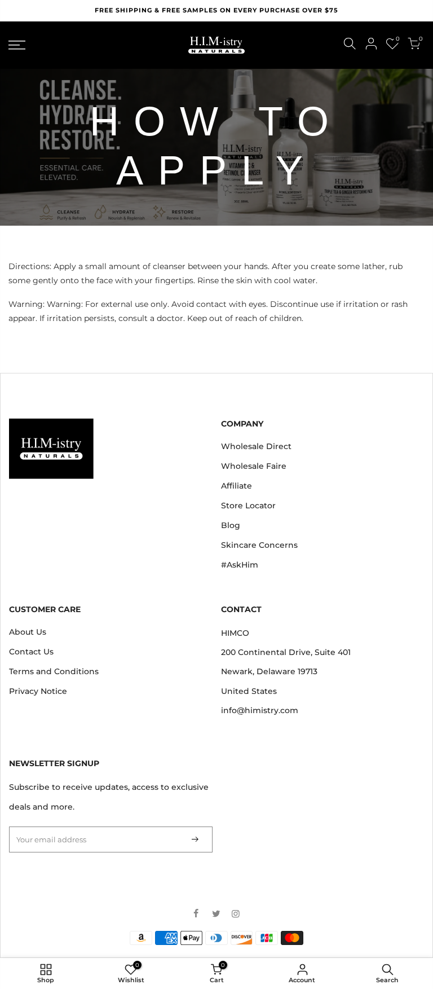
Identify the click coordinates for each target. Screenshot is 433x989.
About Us (27, 632)
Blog (230, 525)
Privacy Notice (38, 691)
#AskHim (239, 565)
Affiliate (236, 486)
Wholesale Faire (253, 466)
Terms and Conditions (54, 671)
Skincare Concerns (259, 545)
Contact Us (31, 652)
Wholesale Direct (256, 446)
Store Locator (248, 505)
